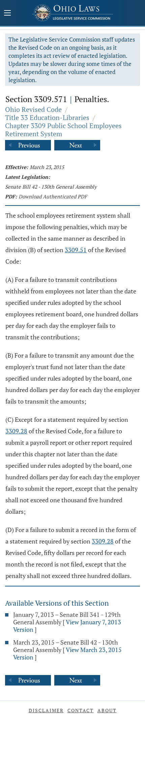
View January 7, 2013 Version (67, 625)
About (107, 710)
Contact (80, 710)
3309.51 (76, 250)
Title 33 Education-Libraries (47, 117)
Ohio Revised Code (33, 109)
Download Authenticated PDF (53, 196)
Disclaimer (46, 710)
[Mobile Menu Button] (7, 13)
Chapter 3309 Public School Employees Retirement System (63, 129)
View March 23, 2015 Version (67, 653)
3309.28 (16, 431)
